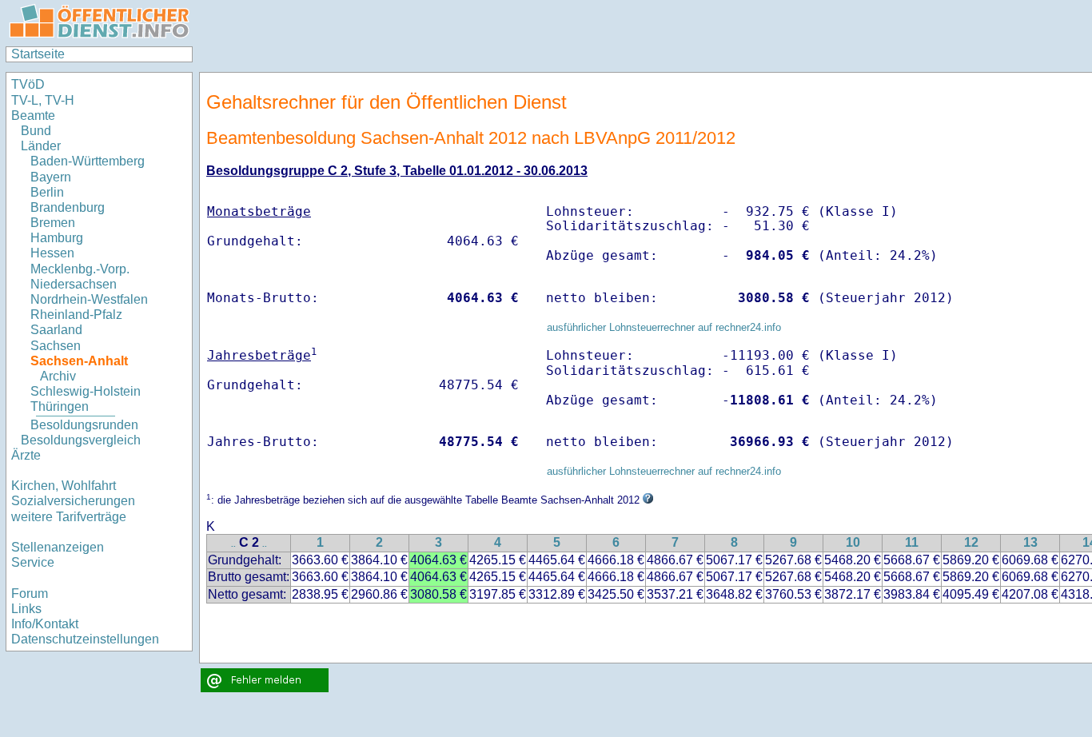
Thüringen (59, 406)
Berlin (47, 192)
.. (233, 544)
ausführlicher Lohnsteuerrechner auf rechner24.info (664, 327)
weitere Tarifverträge (68, 517)
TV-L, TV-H (42, 100)
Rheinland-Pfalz (76, 314)
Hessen (52, 253)
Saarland (56, 330)
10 (853, 542)
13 (1030, 542)
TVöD (28, 84)
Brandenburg (67, 207)
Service (32, 562)
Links (26, 608)
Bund (36, 130)
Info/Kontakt (44, 624)
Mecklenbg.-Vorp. (80, 269)
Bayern (50, 177)
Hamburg (56, 238)
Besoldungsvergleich (81, 440)
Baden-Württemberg (87, 161)
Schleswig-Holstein (85, 391)
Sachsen (55, 346)
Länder (41, 146)
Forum (29, 593)
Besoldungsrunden (84, 425)
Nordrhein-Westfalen (89, 299)
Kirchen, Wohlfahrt (63, 485)
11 (912, 542)
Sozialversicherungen (73, 501)
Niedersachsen (73, 284)
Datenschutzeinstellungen (85, 639)
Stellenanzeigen (57, 547)
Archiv (58, 376)
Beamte (33, 115)
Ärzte (26, 455)
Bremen (52, 222)
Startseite (38, 54)
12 (971, 542)
